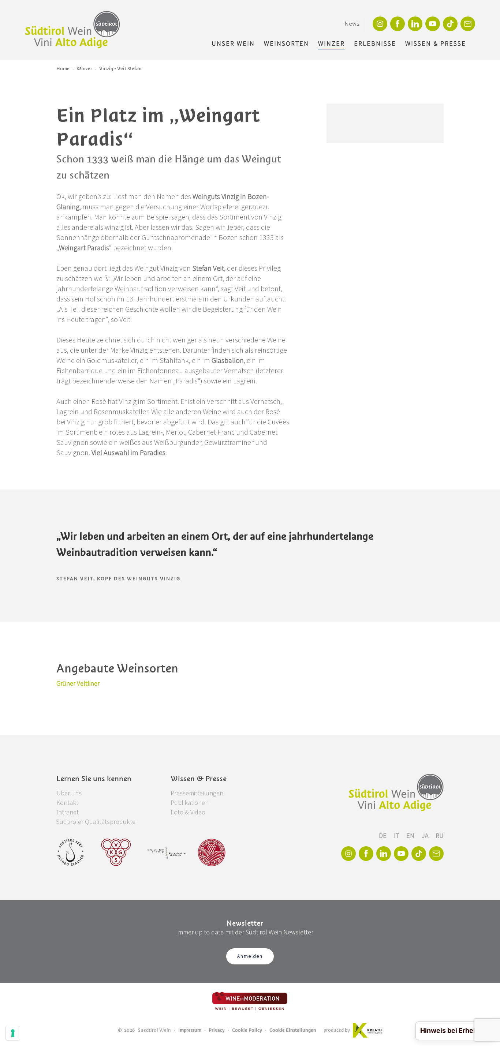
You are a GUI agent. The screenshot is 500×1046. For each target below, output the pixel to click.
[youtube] (432, 23)
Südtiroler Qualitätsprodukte (95, 821)
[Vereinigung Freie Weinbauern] (211, 852)
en (411, 835)
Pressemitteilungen (197, 793)
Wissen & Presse (435, 43)
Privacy (217, 1030)
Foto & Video (188, 812)
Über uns (69, 793)
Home (63, 68)
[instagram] (380, 23)
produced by (337, 1030)
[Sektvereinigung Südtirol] (71, 852)
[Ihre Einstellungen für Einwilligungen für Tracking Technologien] (13, 1033)
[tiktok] (450, 23)
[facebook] (397, 23)
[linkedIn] (415, 23)
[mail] (467, 23)
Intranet (67, 812)
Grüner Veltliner (78, 683)
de (383, 835)
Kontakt (67, 802)
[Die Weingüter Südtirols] (166, 852)
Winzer (331, 43)
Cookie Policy (247, 1030)
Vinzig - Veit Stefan (120, 68)
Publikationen (190, 802)
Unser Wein (233, 43)
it (397, 835)
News (351, 23)
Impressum (189, 1030)
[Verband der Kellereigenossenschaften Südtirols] (116, 852)
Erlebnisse (375, 43)
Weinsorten (286, 43)
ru (440, 835)
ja (426, 835)
